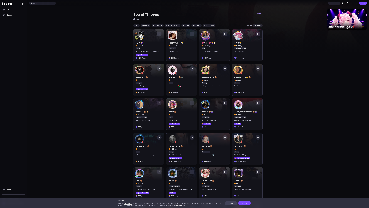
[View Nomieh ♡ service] (181, 80)
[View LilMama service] (214, 149)
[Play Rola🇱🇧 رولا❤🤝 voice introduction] (258, 68)
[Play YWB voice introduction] (258, 34)
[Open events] (347, 3)
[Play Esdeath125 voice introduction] (159, 137)
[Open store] (343, 3)
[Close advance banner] (364, 11)
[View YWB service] (247, 45)
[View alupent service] (148, 114)
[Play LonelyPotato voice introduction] (225, 68)
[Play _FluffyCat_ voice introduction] (192, 34)
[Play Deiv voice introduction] (159, 172)
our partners (128, 204)
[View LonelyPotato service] (214, 80)
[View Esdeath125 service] (148, 149)
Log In (354, 3)
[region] (13, 108)
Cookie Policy (180, 205)
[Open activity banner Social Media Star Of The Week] (347, 19)
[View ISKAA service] (181, 183)
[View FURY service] (148, 45)
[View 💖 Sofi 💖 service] (214, 45)
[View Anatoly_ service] (247, 149)
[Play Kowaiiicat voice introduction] (225, 172)
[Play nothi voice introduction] (192, 103)
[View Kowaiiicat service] (214, 183)
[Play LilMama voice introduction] (225, 137)
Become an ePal (334, 3)
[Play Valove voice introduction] (225, 103)
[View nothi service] (181, 114)
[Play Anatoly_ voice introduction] (258, 137)
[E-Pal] (7, 3)
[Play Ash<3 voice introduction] (258, 172)
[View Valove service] (214, 114)
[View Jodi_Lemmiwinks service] (247, 114)
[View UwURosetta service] (181, 149)
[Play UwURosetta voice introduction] (192, 137)
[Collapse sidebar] (23, 4)
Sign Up (363, 3)
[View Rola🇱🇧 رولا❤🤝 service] (247, 80)
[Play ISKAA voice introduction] (192, 172)
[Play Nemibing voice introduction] (159, 68)
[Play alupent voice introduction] (159, 103)
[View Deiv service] (148, 183)
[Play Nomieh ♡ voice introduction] (192, 68)
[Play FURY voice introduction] (159, 34)
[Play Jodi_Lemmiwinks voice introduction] (258, 103)
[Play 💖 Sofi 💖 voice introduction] (225, 34)
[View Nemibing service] (148, 80)
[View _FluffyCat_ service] (181, 45)
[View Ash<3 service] (247, 183)
